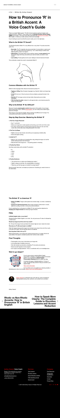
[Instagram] (50, 384)
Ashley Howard (27, 12)
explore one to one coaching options (34, 269)
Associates (49, 376)
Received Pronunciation (43, 35)
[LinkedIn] (55, 384)
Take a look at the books (29, 265)
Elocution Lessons (32, 373)
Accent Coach (31, 379)
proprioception (29, 109)
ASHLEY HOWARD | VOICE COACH (12, 4)
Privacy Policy (50, 380)
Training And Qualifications (50, 374)
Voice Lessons (31, 371)
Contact (49, 378)
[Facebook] (53, 384)
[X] (51, 384)
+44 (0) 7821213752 (8, 378)
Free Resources (50, 371)
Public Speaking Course (33, 377)
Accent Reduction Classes (34, 375)
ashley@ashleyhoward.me (10, 375)
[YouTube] (57, 384)
